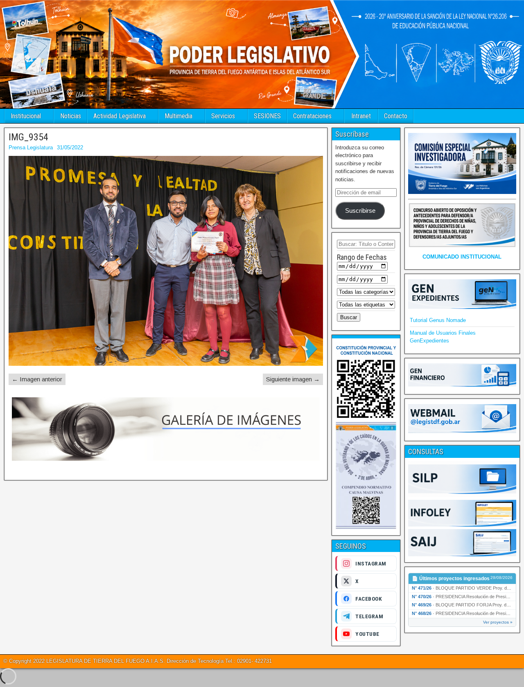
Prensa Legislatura (31, 147)
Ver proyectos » (498, 622)
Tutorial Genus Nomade (438, 320)
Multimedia (178, 116)
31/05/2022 (70, 147)
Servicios (223, 116)
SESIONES (267, 116)
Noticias (70, 116)
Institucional (26, 116)
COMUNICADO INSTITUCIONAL (461, 257)
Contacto (395, 116)
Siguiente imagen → (293, 379)
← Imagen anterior (37, 379)
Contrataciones (312, 116)
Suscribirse (360, 210)
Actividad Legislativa (119, 116)
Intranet (361, 116)
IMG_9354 (28, 137)
